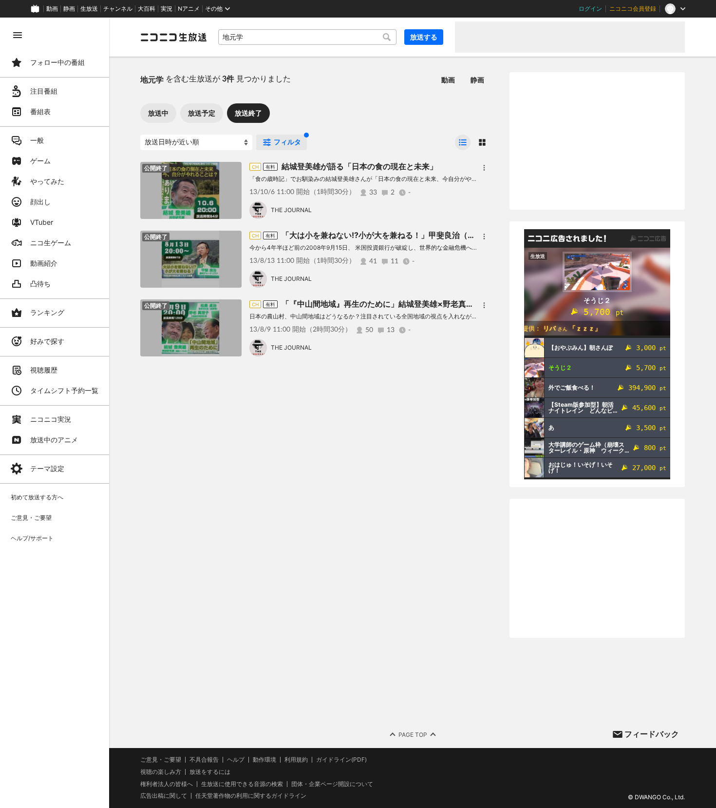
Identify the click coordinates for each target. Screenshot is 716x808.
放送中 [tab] (158, 113)
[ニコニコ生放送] (173, 37)
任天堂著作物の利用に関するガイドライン (250, 796)
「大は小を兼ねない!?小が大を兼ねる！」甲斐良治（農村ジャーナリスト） (414, 235)
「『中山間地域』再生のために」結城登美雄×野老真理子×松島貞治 (400, 304)
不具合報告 (204, 760)
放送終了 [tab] (248, 113)
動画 (52, 9)
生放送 (89, 9)
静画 (69, 9)
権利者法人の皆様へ (166, 784)
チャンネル (117, 9)
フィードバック (651, 734)
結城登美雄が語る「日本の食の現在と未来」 (359, 166)
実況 (166, 9)
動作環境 (264, 760)
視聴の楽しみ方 (160, 771)
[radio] (463, 142)
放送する (423, 37)
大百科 (146, 9)
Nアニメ (189, 9)
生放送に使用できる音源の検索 (242, 784)
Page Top (412, 734)
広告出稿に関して (163, 795)
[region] (54, 413)
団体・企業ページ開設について (332, 784)
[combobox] (307, 37)
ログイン (590, 9)
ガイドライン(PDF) (341, 760)
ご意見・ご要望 (160, 759)
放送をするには (209, 772)
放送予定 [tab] (201, 113)
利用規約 (296, 760)
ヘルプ (236, 760)
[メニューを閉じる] (17, 35)
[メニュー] (484, 168)
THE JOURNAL (291, 210)
